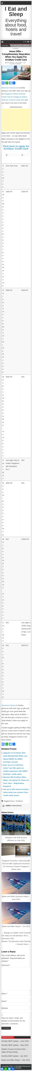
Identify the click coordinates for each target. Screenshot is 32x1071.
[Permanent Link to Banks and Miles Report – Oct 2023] (16, 913)
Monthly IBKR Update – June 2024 (15, 1041)
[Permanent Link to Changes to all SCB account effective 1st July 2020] (16, 824)
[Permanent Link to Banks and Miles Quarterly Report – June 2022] (16, 883)
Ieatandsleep (10, 62)
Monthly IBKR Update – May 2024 (14, 1045)
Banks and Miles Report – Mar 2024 (15, 1060)
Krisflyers (19, 801)
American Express (8, 88)
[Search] (30, 41)
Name (4, 994)
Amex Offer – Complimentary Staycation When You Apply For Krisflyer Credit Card (16, 55)
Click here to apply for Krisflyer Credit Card (16, 147)
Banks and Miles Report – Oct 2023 (16, 926)
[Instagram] (25, 41)
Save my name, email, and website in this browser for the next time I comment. (13, 1021)
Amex (12, 801)
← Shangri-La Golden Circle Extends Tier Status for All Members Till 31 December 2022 (15, 935)
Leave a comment (16, 64)
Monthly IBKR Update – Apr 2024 (14, 1056)
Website (4, 1008)
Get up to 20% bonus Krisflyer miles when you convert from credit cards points (16, 792)
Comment (5, 965)
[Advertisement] (16, 120)
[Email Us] (28, 41)
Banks (16, 48)
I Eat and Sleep (16, 11)
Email (4, 1001)
